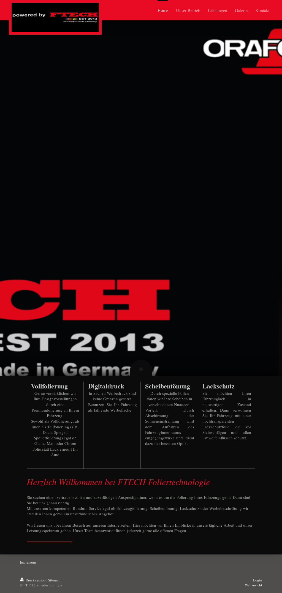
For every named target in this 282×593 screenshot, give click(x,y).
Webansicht (253, 585)
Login (257, 580)
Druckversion (36, 580)
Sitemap (54, 580)
